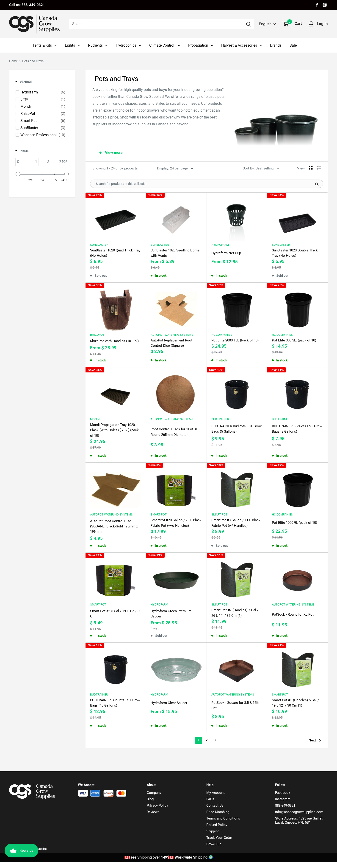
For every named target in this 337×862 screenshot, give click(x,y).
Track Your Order (219, 838)
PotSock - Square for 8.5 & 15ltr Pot (235, 705)
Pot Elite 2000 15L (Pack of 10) (235, 340)
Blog (150, 799)
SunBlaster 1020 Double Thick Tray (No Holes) (295, 253)
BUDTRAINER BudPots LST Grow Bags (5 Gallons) (236, 429)
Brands (276, 45)
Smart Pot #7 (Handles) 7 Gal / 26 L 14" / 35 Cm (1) (234, 612)
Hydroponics (126, 45)
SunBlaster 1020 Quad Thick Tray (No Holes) (115, 253)
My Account (215, 793)
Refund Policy (216, 825)
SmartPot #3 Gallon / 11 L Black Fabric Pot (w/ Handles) (235, 522)
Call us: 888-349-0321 (27, 5)
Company (154, 793)
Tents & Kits (42, 45)
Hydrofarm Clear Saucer (169, 703)
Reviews (153, 812)
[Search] (248, 24)
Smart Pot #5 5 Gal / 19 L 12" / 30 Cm (115, 613)
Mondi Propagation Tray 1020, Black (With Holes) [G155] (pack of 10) (114, 430)
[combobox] (156, 24)
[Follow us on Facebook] (317, 5)
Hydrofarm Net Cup (226, 253)
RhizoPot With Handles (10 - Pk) (114, 341)
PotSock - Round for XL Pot (293, 614)
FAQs (210, 799)
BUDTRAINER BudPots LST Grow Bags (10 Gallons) (115, 702)
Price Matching (217, 812)
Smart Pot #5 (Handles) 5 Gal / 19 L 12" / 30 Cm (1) (295, 702)
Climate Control (162, 45)
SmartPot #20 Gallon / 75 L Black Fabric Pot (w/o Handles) (176, 522)
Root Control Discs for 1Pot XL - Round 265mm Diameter (175, 432)
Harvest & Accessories (239, 45)
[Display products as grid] (311, 168)
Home (13, 61)
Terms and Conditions (223, 818)
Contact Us (215, 805)
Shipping (212, 831)
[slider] (18, 174)
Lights (70, 45)
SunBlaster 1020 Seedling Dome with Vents (175, 253)
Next (312, 740)
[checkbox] (42, 92)
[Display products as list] (319, 168)
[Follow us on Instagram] (324, 5)
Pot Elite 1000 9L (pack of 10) (294, 523)
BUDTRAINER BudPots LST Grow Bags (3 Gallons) (297, 429)
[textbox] (29, 162)
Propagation (198, 45)
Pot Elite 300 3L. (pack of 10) (294, 340)
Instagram (282, 799)
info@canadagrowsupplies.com (299, 812)
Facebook (282, 793)
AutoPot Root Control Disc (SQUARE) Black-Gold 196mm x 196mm (114, 526)
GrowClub (213, 844)
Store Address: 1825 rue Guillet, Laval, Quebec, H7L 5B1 (299, 820)
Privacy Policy (157, 805)
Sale (293, 45)
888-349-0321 (285, 805)
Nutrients (95, 45)
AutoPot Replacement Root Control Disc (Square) (171, 343)
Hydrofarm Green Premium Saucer (171, 613)
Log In (322, 23)
